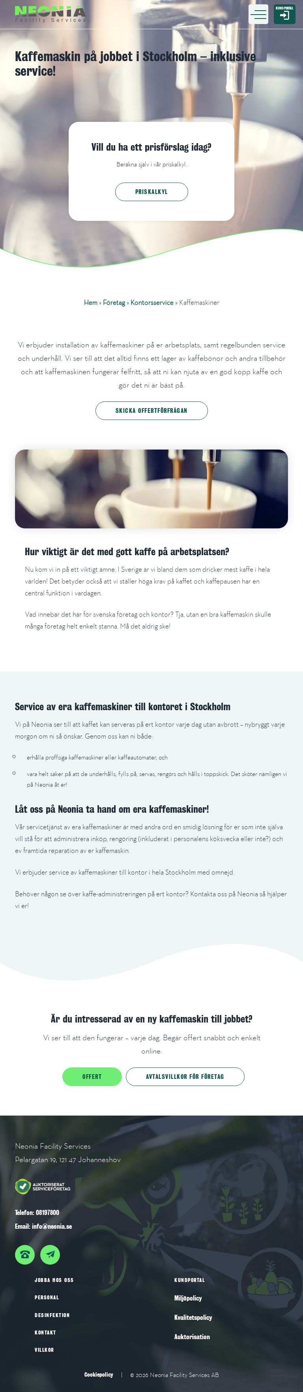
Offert (92, 1076)
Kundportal (189, 1280)
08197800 (47, 1213)
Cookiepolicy (98, 1374)
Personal (47, 1298)
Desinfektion (52, 1315)
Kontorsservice (152, 302)
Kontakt (45, 1333)
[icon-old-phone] (27, 1251)
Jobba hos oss (54, 1280)
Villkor (44, 1350)
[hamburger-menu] (258, 14)
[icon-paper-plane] (52, 1251)
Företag (114, 302)
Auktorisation (192, 1337)
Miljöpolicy (188, 1298)
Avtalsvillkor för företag (185, 1076)
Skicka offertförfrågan (152, 410)
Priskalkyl (151, 191)
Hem (90, 302)
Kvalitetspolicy (193, 1317)
